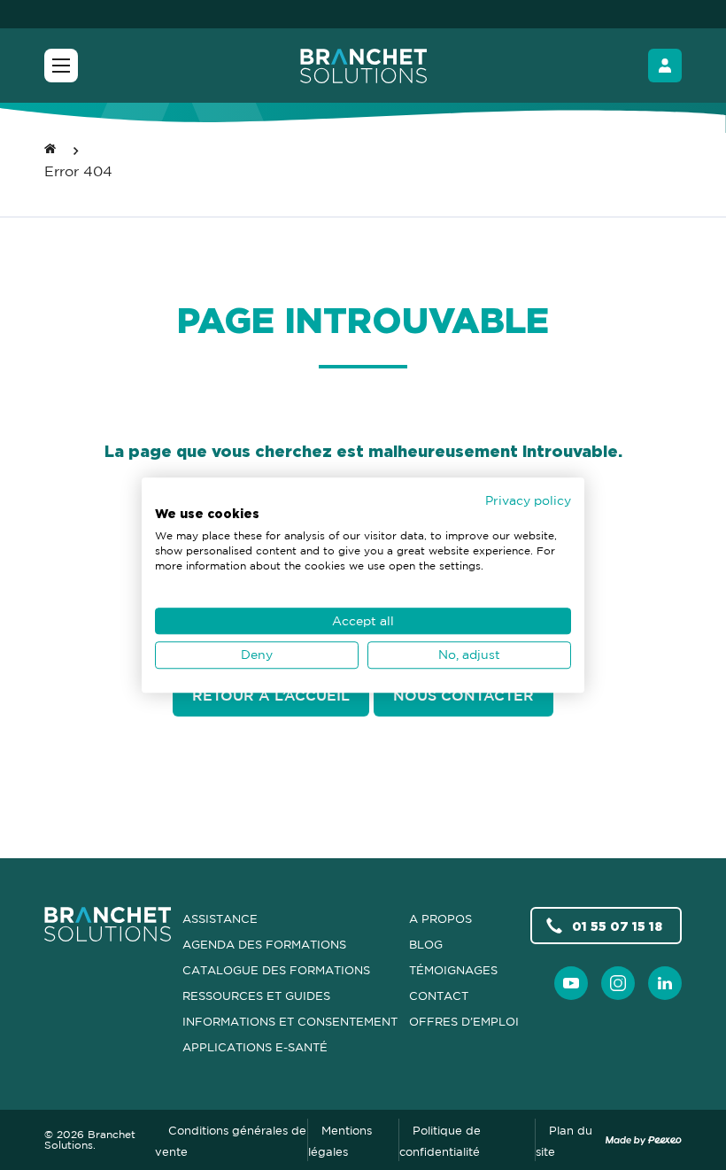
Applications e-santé (255, 1047)
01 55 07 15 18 (617, 926)
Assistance (220, 918)
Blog (426, 944)
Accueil (50, 146)
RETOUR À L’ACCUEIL (271, 695)
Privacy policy (528, 500)
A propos (440, 918)
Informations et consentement (290, 1021)
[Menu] (61, 65)
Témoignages (453, 970)
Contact (438, 995)
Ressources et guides (256, 995)
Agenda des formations (264, 944)
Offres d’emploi (464, 1021)
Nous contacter (463, 695)
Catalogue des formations (276, 970)
